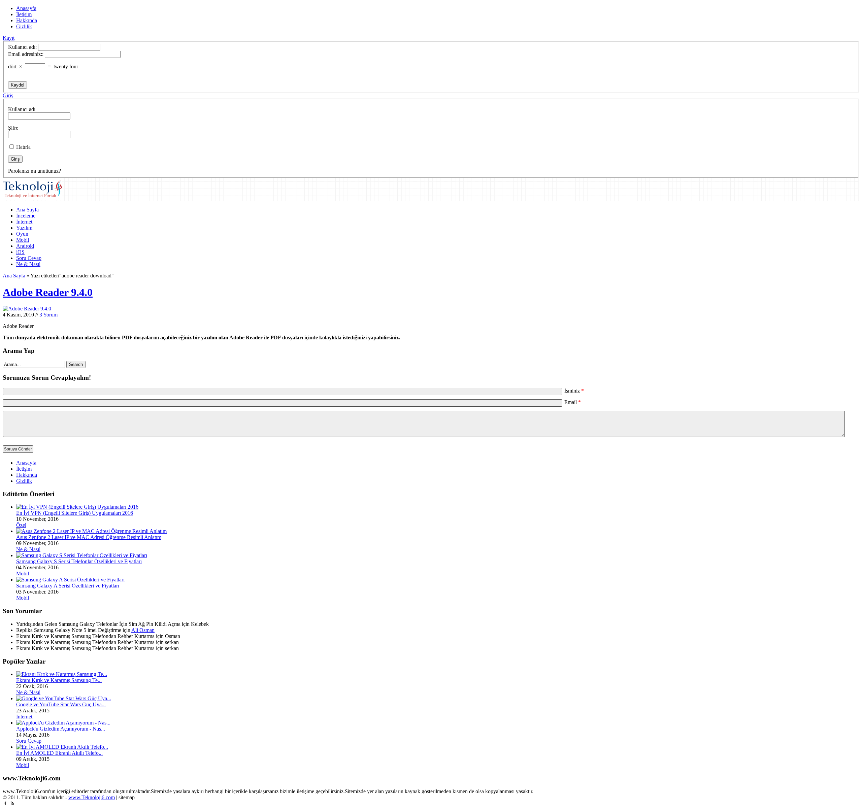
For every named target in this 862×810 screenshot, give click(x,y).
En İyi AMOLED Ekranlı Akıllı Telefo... (59, 753)
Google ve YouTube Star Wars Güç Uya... (61, 704)
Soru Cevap (28, 258)
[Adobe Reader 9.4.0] (27, 308)
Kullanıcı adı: (22, 47)
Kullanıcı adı (21, 109)
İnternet (24, 222)
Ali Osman (143, 630)
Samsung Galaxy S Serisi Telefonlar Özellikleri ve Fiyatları (79, 561)
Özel (21, 525)
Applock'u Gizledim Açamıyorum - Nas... (60, 729)
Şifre (13, 128)
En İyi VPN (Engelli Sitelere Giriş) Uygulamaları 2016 (74, 513)
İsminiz (574, 391)
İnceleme (25, 215)
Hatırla (23, 147)
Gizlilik (24, 26)
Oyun (22, 234)
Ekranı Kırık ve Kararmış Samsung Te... (59, 680)
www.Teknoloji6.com (91, 797)
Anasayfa (26, 8)
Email (572, 402)
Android (25, 246)
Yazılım (24, 228)
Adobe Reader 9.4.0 (48, 292)
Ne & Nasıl (28, 264)
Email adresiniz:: (25, 54)
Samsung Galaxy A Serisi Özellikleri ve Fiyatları (67, 585)
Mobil (22, 240)
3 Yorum (48, 314)
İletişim (24, 14)
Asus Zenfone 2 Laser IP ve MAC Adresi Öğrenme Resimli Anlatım (88, 537)
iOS (20, 252)
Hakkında (26, 20)
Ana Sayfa (27, 209)
